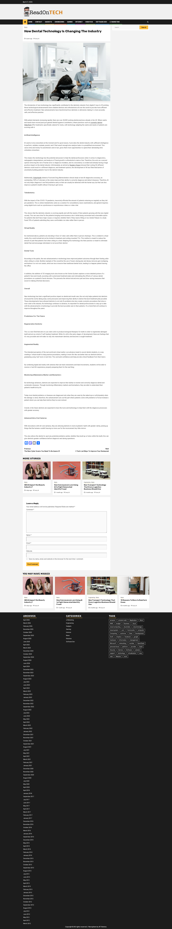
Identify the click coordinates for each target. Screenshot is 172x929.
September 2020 (28, 775)
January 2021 (27, 765)
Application (133, 620)
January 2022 (27, 731)
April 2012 (26, 920)
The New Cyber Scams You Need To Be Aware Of (42, 450)
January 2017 (27, 818)
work (125, 656)
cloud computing (115, 627)
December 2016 (28, 821)
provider (133, 646)
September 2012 (28, 905)
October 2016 (27, 827)
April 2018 (26, 790)
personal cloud (114, 646)
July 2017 (26, 799)
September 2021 (28, 744)
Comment (30, 510)
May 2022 (26, 719)
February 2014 (27, 852)
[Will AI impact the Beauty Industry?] (37, 470)
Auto (141, 620)
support (112, 653)
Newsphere (92, 927)
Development (139, 633)
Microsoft (113, 643)
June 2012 (26, 914)
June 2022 (26, 716)
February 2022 (27, 728)
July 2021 (26, 750)
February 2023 (27, 694)
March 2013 (27, 886)
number (131, 643)
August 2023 (27, 679)
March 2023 (27, 691)
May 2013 (26, 880)
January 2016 (27, 833)
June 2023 (26, 685)
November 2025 (28, 629)
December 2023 (28, 669)
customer (123, 633)
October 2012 (27, 902)
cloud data (127, 627)
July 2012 (26, 911)
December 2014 (28, 840)
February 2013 (27, 889)
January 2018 (27, 793)
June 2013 (26, 877)
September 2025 (28, 635)
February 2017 (27, 815)
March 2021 (27, 759)
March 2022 (27, 725)
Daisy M (37, 38)
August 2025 (27, 638)
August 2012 (27, 908)
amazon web (122, 620)
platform (125, 646)
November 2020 (28, 772)
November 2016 (28, 824)
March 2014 (27, 849)
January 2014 (27, 855)
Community (131, 630)
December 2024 (28, 651)
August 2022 (27, 710)
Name (28, 535)
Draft (111, 637)
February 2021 (27, 762)
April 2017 (26, 809)
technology (121, 653)
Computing (113, 633)
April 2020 (26, 787)
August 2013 (27, 871)
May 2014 (26, 843)
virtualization (132, 653)
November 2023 (28, 672)
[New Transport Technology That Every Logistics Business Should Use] (96, 470)
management (134, 640)
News (25, 27)
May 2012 (26, 917)
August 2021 (27, 747)
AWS (111, 623)
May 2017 (26, 806)
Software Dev (101, 22)
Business (126, 623)
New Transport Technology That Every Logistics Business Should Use (95, 487)
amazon (112, 620)
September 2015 (28, 837)
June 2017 (26, 803)
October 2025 (27, 632)
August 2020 (27, 778)
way (140, 653)
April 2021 (26, 756)
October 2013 (27, 864)
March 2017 (27, 812)
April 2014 (26, 846)
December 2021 (28, 734)
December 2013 (28, 858)
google (136, 637)
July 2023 (26, 682)
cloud (134, 623)
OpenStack (140, 643)
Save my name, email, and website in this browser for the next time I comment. (56, 559)
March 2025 (27, 648)
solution (137, 650)
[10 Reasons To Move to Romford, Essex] (134, 586)
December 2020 (28, 768)
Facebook (128, 637)
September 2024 (28, 657)
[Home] (25, 22)
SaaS (141, 646)
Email (28, 543)
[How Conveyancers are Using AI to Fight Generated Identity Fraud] (67, 470)
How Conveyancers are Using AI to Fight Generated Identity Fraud (66, 487)
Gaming (70, 22)
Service (120, 650)
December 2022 (28, 700)
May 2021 (26, 753)
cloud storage (137, 627)
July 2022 (26, 713)
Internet (79, 22)
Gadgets (48, 22)
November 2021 (28, 737)
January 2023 (27, 697)
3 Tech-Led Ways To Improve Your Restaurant (92, 450)
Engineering (59, 22)
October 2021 (27, 741)
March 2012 (27, 923)
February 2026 (27, 626)
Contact (38, 22)
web (111, 656)
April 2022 (26, 722)
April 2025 (26, 645)
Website (29, 551)
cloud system (114, 630)
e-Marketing (115, 22)
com (122, 630)
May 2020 (26, 784)
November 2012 (28, 899)
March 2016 (27, 830)
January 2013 (27, 892)
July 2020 (26, 781)
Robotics (89, 22)
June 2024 (26, 663)
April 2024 (26, 666)
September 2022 (28, 706)
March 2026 (27, 623)
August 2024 (27, 660)
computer (141, 630)
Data (130, 633)
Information (123, 640)
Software (129, 650)
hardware (113, 640)
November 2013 (28, 861)
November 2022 (28, 703)
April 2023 (26, 688)
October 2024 (27, 654)
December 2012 (28, 895)
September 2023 (28, 676)
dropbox (119, 637)
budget (118, 623)
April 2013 (26, 883)
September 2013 (28, 868)
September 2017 (28, 796)
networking (122, 643)
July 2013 (26, 874)
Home (30, 22)
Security (112, 650)
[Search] (148, 22)
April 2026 (26, 620)
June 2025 (26, 641)
